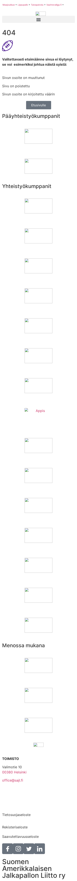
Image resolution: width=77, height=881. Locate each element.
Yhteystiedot (12, 793)
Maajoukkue (9, 4)
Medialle (9, 805)
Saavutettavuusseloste (20, 836)
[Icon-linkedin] (39, 848)
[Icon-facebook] (7, 848)
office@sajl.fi (12, 780)
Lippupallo (23, 4)
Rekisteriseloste (15, 827)
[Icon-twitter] (29, 848)
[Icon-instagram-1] (18, 848)
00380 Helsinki (14, 772)
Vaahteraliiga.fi (54, 4)
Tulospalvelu (37, 4)
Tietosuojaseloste (16, 815)
